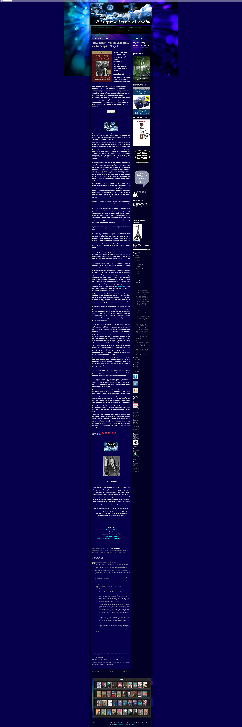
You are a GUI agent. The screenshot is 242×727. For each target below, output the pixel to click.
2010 (136, 371)
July (137, 273)
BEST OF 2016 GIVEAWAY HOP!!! (142, 309)
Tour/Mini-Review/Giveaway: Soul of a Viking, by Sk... (142, 293)
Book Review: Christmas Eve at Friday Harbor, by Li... (142, 335)
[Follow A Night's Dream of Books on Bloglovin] (137, 239)
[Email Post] (112, 548)
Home (94, 27)
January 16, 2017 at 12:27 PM (114, 586)
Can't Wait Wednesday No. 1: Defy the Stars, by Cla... (142, 304)
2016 (136, 357)
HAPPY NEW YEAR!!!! (141, 354)
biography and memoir (122, 550)
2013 (136, 364)
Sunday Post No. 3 (140, 307)
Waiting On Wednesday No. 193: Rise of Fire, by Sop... (142, 313)
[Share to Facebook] (118, 548)
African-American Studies (102, 550)
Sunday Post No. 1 (140, 338)
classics (111, 552)
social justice (126, 552)
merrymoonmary (120, 724)
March (137, 282)
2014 (136, 362)
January (138, 287)
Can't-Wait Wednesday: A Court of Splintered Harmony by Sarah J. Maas (136, 410)
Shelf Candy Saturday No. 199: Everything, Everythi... (142, 341)
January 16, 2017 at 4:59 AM (109, 562)
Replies (99, 584)
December (138, 262)
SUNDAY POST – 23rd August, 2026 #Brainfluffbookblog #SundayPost (136, 468)
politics (120, 552)
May (137, 278)
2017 (136, 260)
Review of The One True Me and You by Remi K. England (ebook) (136, 427)
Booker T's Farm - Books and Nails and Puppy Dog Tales (136, 437)
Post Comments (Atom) (104, 675)
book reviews (95, 552)
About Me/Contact (116, 30)
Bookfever (135, 403)
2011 (136, 369)
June (137, 275)
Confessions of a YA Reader (136, 421)
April (137, 280)
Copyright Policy (121, 27)
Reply (96, 580)
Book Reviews (106, 33)
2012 (136, 366)
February (138, 284)
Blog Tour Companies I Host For (100, 30)
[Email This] (114, 548)
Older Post (126, 671)
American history (113, 550)
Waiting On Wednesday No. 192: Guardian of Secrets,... (142, 332)
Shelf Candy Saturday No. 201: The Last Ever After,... (142, 296)
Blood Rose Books (136, 450)
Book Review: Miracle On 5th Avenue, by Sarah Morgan (143, 300)
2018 (136, 257)
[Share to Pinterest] (119, 548)
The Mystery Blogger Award (142, 316)
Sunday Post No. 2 (140, 322)
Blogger (132, 724)
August (138, 271)
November (138, 264)
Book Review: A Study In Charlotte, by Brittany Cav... (143, 289)
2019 (136, 255)
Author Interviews (138, 30)
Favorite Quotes (128, 30)
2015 (136, 360)
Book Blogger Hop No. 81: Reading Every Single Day (142, 328)
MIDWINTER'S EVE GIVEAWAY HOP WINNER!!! (141, 346)
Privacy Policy (96, 33)
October (138, 266)
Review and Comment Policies (106, 27)
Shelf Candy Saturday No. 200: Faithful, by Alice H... (142, 324)
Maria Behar (102, 586)
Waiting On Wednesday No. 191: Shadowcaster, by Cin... (142, 350)
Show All (138, 473)
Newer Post (95, 671)
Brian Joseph (98, 562)
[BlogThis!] (115, 548)
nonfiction (116, 552)
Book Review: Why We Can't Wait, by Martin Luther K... (142, 319)
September (138, 269)
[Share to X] (117, 548)
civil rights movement (104, 552)
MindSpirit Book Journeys (134, 27)
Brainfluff (135, 463)
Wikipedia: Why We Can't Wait (111, 534)
